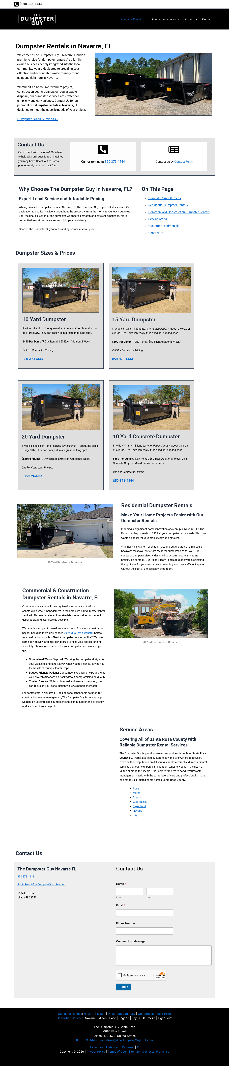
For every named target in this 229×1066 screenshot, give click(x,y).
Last (149, 897)
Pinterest (128, 1047)
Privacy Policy (96, 1051)
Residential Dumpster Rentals (168, 205)
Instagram (113, 1047)
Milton (136, 793)
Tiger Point (139, 806)
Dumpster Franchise (155, 1051)
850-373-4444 (115, 162)
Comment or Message (131, 941)
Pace (136, 788)
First (118, 897)
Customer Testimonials (163, 226)
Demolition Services (163, 19)
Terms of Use (117, 1051)
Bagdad (137, 797)
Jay (135, 815)
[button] (144, 19)
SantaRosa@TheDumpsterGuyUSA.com (41, 884)
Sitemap (134, 1051)
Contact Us (155, 233)
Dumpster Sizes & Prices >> (37, 119)
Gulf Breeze (140, 801)
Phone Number (126, 923)
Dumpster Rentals (131, 19)
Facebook (96, 1047)
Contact (207, 19)
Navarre (137, 810)
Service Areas (157, 219)
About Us (191, 19)
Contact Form (183, 161)
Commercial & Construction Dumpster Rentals (179, 212)
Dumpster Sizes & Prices (164, 198)
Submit (123, 987)
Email (120, 905)
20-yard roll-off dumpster (78, 633)
